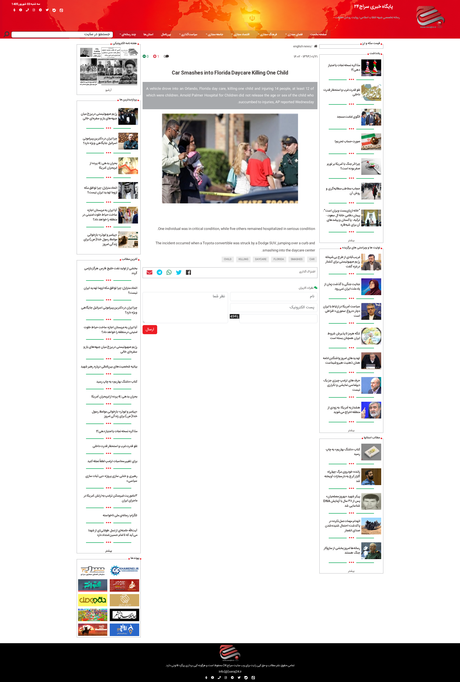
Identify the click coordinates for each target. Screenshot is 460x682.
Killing (243, 259)
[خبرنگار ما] (14, 10)
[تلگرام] (40, 10)
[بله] (54, 10)
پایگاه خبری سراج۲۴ (373, 7)
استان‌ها (148, 34)
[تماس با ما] (27, 10)
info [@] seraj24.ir (230, 671)
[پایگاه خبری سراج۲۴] (430, 16)
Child (227, 259)
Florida (279, 259)
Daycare (260, 259)
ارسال (150, 329)
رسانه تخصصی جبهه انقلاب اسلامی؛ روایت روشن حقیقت (367, 17)
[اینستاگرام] (34, 10)
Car (312, 259)
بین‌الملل (166, 34)
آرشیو (108, 90)
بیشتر (351, 240)
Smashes (296, 259)
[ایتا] (61, 10)
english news (302, 46)
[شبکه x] (47, 10)
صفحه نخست (318, 34)
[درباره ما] (20, 10)
